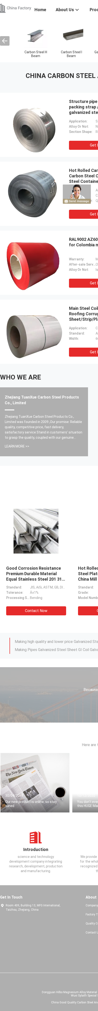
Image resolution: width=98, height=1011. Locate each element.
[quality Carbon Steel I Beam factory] (71, 36)
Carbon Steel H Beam (35, 54)
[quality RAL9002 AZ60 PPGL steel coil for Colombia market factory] (33, 263)
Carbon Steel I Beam (71, 54)
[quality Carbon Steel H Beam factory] (36, 36)
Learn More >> (17, 446)
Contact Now (36, 610)
